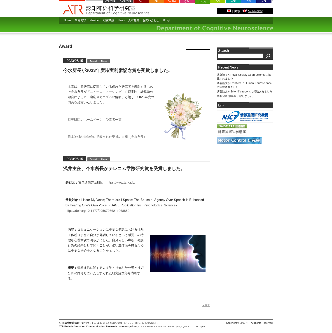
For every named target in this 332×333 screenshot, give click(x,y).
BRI (156, 1)
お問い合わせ (151, 20)
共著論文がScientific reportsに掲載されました (244, 91)
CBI (249, 1)
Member (94, 20)
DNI (141, 1)
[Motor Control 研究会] (239, 143)
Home (67, 20)
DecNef (172, 1)
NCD (233, 1)
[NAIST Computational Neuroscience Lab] (232, 134)
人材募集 (133, 20)
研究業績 (108, 20)
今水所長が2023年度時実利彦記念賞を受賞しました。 (118, 70)
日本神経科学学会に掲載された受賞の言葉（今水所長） (107, 136)
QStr (187, 1)
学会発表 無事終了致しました (235, 96)
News (104, 61)
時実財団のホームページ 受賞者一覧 (95, 119)
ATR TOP (110, 1)
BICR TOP (126, 1)
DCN (202, 2)
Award (93, 61)
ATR (72, 8)
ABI (264, 1)
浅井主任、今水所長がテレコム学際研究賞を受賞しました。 (124, 168)
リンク (167, 20)
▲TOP (206, 305)
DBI (218, 1)
